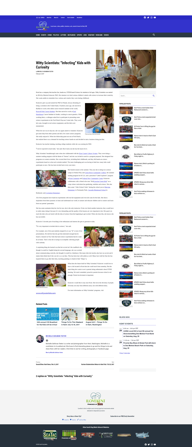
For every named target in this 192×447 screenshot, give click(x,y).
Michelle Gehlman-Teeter (45, 71)
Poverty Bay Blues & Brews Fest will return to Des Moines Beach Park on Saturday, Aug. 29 (139, 345)
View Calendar (124, 353)
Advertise (49, 17)
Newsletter (79, 17)
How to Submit (70, 17)
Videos (106, 35)
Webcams (99, 35)
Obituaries (72, 35)
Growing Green (99, 181)
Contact (63, 17)
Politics (56, 35)
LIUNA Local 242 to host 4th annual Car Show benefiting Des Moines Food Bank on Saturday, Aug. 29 (138, 333)
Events (43, 35)
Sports (79, 35)
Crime (50, 35)
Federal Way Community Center (92, 178)
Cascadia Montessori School (97, 190)
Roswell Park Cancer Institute (45, 111)
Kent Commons (74, 178)
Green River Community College (95, 173)
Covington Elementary (52, 193)
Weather (91, 35)
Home (38, 35)
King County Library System (88, 153)
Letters (63, 35)
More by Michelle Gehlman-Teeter (54, 352)
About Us (56, 17)
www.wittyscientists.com (46, 293)
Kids (105, 181)
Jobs (85, 35)
